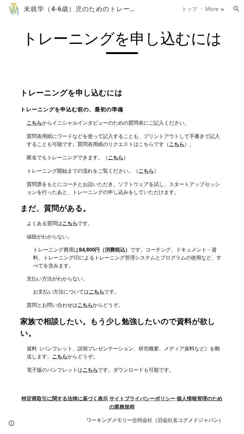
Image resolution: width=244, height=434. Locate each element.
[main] (122, 42)
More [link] (211, 8)
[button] (236, 9)
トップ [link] (189, 8)
